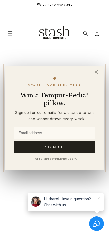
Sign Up (54, 147)
